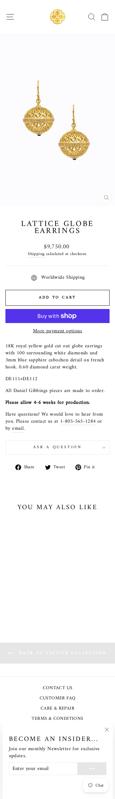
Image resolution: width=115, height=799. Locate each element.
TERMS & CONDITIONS (57, 719)
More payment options (57, 331)
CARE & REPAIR (57, 708)
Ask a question (57, 447)
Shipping (36, 254)
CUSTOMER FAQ (58, 698)
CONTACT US (58, 688)
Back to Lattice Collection (62, 653)
